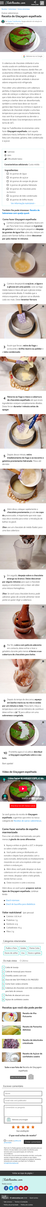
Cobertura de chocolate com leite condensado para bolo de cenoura (24, 989)
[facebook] (6, 1188)
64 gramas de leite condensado (23, 196)
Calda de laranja (11, 967)
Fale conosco (8, 1202)
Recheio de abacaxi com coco (17, 995)
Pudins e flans (11, 948)
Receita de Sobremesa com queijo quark (21, 212)
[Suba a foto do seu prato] (31, 1077)
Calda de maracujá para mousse (18, 971)
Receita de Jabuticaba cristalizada (33, 1042)
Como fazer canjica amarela (16, 984)
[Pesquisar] (42, 3)
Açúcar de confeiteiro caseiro (17, 999)
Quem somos (34, 1198)
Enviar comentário (33, 1142)
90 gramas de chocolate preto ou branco (21, 190)
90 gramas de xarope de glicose (23, 181)
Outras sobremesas (24, 9)
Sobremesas (12, 9)
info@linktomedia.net (11, 1163)
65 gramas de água (18, 174)
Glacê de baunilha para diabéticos (20, 904)
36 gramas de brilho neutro (21, 200)
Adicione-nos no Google (34, 56)
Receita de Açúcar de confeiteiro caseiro (32, 1055)
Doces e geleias (34, 953)
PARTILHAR (35, 5)
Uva (22, 953)
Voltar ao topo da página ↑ (23, 1173)
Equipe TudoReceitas (14, 21)
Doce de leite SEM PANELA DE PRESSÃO (22, 979)
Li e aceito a (12, 1142)
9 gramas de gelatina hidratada (23, 185)
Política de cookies (27, 1205)
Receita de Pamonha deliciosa (32, 1028)
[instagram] (16, 1188)
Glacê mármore (12, 900)
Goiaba (23, 948)
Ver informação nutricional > (23, 203)
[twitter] (11, 1188)
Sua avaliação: (22, 1131)
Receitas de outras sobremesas (27, 821)
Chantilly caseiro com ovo (15, 975)
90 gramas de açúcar (18, 177)
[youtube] (21, 1188)
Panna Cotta (34, 948)
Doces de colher (11, 953)
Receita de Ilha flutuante (29, 1015)
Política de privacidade (11, 1205)
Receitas (4, 9)
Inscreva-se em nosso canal (23, 806)
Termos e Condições (21, 1202)
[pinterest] (26, 1188)
